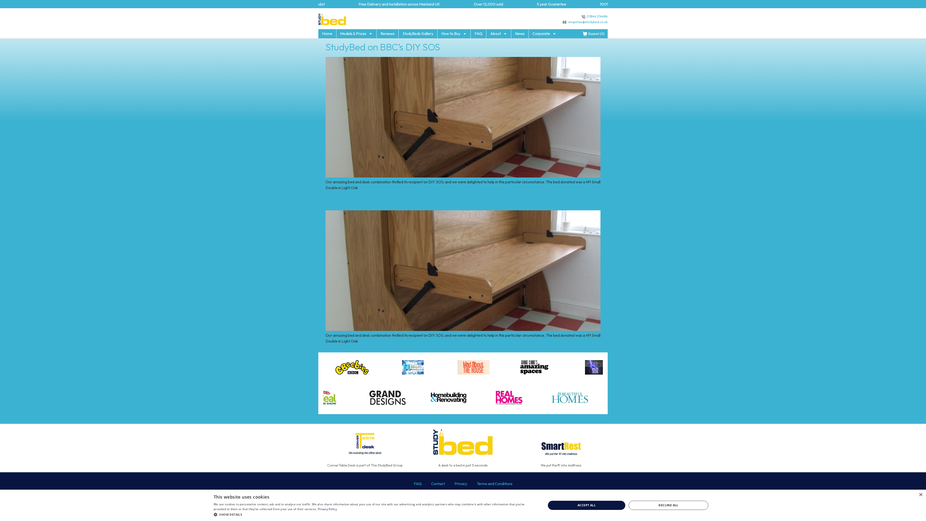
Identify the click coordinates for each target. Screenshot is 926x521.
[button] (375, 514)
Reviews (388, 33)
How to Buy (450, 33)
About (495, 33)
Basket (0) (596, 34)
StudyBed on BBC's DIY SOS (383, 200)
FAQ (478, 33)
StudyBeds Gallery (417, 33)
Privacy (461, 483)
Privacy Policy (327, 509)
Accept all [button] (587, 505)
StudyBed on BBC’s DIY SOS (383, 47)
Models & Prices (353, 33)
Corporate (541, 33)
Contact (438, 483)
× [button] (920, 495)
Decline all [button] (668, 505)
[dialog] (463, 505)
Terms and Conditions (494, 483)
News (519, 33)
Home (327, 33)
